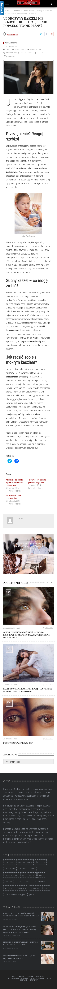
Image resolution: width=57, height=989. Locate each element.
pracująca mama (25, 862)
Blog (49, 978)
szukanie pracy (11, 875)
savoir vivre (21, 888)
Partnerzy (34, 980)
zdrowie (40, 53)
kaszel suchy (35, 49)
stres (46, 888)
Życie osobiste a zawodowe (17, 978)
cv (23, 875)
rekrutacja (9, 862)
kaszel (8, 49)
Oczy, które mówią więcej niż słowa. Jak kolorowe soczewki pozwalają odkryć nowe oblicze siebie (26, 635)
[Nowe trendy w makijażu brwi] (28, 717)
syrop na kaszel (26, 53)
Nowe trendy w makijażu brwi (18, 743)
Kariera (30, 977)
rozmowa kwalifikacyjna (15, 894)
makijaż (32, 875)
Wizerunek (40, 977)
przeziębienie (11, 53)
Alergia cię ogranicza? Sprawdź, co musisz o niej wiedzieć (15, 482)
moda (18, 881)
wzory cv (8, 888)
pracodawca (40, 881)
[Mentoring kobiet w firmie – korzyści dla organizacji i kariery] (47, 945)
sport (28, 881)
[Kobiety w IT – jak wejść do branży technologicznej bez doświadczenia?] (47, 916)
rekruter (8, 881)
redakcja (22, 518)
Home (14, 977)
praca (31, 894)
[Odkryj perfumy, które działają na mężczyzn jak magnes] (47, 959)
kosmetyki (40, 862)
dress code (10, 868)
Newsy (21, 977)
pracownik (35, 888)
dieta (33, 868)
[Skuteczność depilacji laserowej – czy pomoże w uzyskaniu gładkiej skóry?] (28, 663)
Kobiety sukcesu (37, 978)
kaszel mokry (20, 49)
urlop (41, 875)
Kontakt (23, 980)
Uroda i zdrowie (11, 43)
